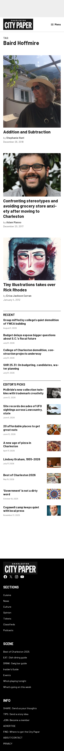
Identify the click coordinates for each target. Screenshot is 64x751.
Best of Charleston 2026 (19, 475)
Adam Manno (13, 222)
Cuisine (7, 595)
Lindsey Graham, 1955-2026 (21, 459)
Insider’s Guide (11, 669)
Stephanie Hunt (15, 137)
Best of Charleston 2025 (16, 651)
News (6, 600)
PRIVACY (7, 743)
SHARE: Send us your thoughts (20, 708)
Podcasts (8, 630)
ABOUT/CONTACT (13, 737)
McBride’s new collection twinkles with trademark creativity (23, 391)
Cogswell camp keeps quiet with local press (21, 508)
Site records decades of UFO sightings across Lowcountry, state (22, 409)
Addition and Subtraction (27, 131)
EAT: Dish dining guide (15, 657)
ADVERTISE (9, 725)
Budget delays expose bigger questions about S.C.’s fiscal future (29, 336)
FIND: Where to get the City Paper (21, 731)
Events (7, 675)
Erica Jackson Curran (18, 295)
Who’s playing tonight (14, 680)
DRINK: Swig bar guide (15, 663)
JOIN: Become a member (16, 720)
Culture (7, 606)
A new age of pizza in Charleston (17, 444)
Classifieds (9, 624)
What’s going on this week (17, 686)
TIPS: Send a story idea (15, 714)
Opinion (7, 612)
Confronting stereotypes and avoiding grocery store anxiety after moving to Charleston (30, 208)
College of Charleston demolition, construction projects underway (28, 351)
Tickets (7, 618)
